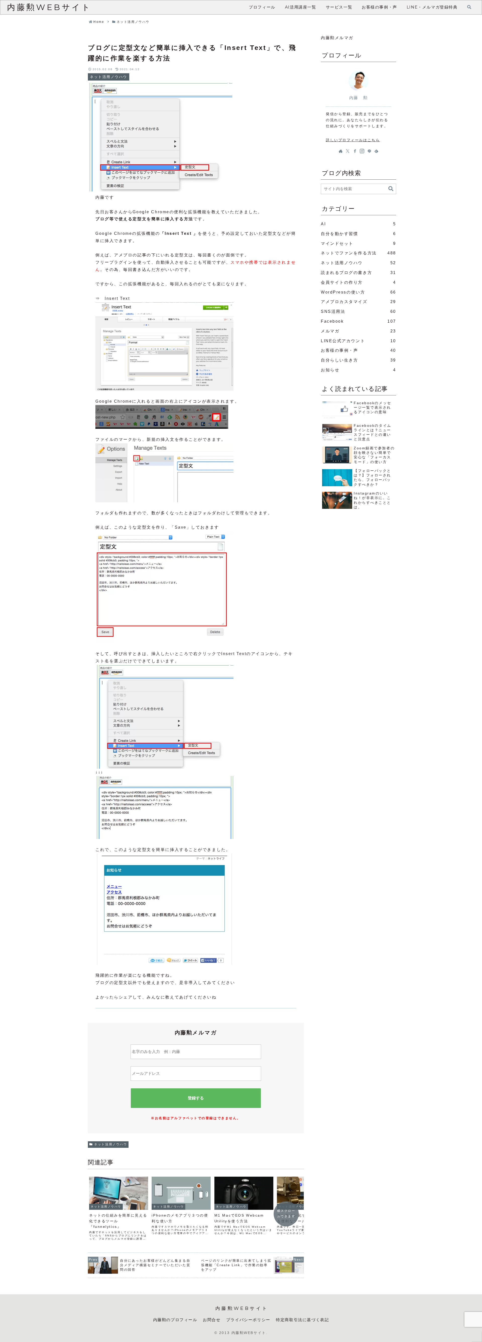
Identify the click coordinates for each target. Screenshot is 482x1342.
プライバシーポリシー (248, 1319)
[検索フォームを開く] (469, 7)
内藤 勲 (358, 98)
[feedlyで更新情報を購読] (376, 151)
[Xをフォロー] (347, 151)
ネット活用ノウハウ (110, 1144)
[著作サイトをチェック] (340, 151)
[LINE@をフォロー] (369, 151)
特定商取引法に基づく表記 (302, 1319)
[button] (390, 189)
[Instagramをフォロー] (362, 151)
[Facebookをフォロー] (355, 151)
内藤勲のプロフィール (175, 1319)
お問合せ (211, 1319)
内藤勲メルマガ (337, 38)
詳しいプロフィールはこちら (353, 140)
